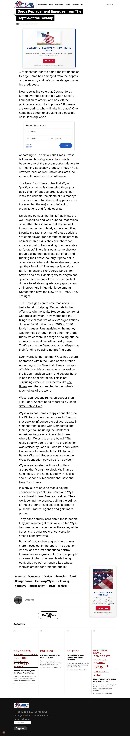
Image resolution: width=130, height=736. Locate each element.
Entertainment (25, 654)
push (51, 585)
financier (61, 576)
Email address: (22, 719)
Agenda (20, 576)
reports (30, 91)
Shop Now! (49, 61)
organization (37, 585)
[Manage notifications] (3, 732)
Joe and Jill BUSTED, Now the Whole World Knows (24, 672)
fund (73, 576)
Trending (101, 671)
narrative (20, 585)
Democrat (34, 576)
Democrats (22, 651)
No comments (34, 23)
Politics (20, 658)
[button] (110, 4)
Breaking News (100, 651)
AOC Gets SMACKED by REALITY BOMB (50, 656)
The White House (21, 665)
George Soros (23, 581)
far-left (47, 576)
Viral (98, 675)
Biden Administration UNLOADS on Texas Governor (75, 657)
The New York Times (51, 155)
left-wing (63, 581)
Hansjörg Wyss (44, 581)
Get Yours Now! (103, 608)
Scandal (20, 661)
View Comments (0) (49, 615)
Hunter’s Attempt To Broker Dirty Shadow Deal (104, 680)
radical (62, 585)
